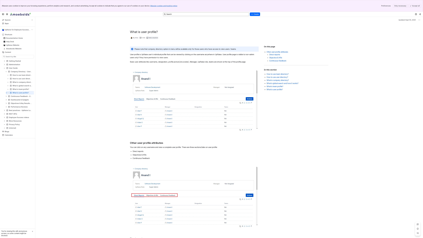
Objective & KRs (275, 58)
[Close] (32, 231)
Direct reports (274, 54)
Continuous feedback (277, 61)
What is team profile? (275, 86)
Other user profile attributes (277, 52)
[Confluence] (20, 14)
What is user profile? (275, 89)
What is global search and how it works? (282, 83)
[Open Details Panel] (417, 229)
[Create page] (417, 233)
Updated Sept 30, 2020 (407, 20)
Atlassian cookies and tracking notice (163, 6)
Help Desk (10, 42)
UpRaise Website (12, 45)
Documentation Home (14, 38)
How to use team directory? (278, 74)
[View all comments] (417, 224)
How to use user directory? (277, 77)
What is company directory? (278, 80)
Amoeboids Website (13, 49)
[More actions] (32, 29)
